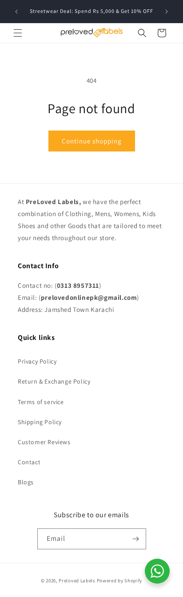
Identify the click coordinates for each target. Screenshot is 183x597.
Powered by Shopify (120, 580)
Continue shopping (92, 141)
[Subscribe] (136, 538)
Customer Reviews (44, 442)
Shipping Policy (40, 422)
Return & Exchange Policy (54, 381)
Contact (29, 462)
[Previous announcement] (16, 11)
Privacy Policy (37, 361)
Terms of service (41, 402)
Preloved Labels (77, 580)
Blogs (26, 482)
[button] (18, 33)
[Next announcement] (166, 11)
